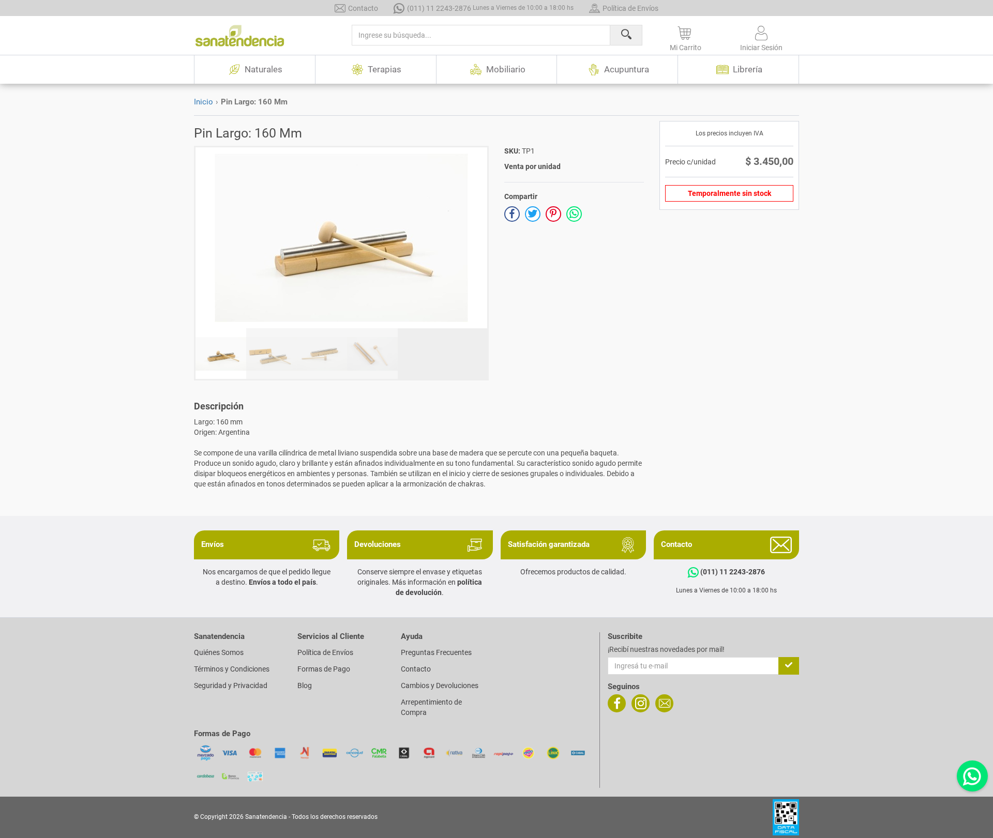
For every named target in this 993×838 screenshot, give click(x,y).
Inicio (203, 101)
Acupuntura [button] (626, 69)
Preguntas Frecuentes (436, 652)
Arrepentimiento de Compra (431, 707)
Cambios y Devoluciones (439, 685)
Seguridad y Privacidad (230, 685)
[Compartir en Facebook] (512, 214)
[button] (685, 37)
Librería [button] (747, 69)
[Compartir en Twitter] (532, 214)
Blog (304, 685)
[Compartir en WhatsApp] (574, 214)
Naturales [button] (263, 69)
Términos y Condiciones (231, 669)
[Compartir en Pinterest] (553, 214)
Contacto (363, 8)
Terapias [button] (384, 69)
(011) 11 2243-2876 (490, 8)
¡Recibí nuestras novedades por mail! (666, 649)
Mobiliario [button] (505, 69)
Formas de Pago (323, 669)
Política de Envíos (630, 8)
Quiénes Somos (219, 652)
